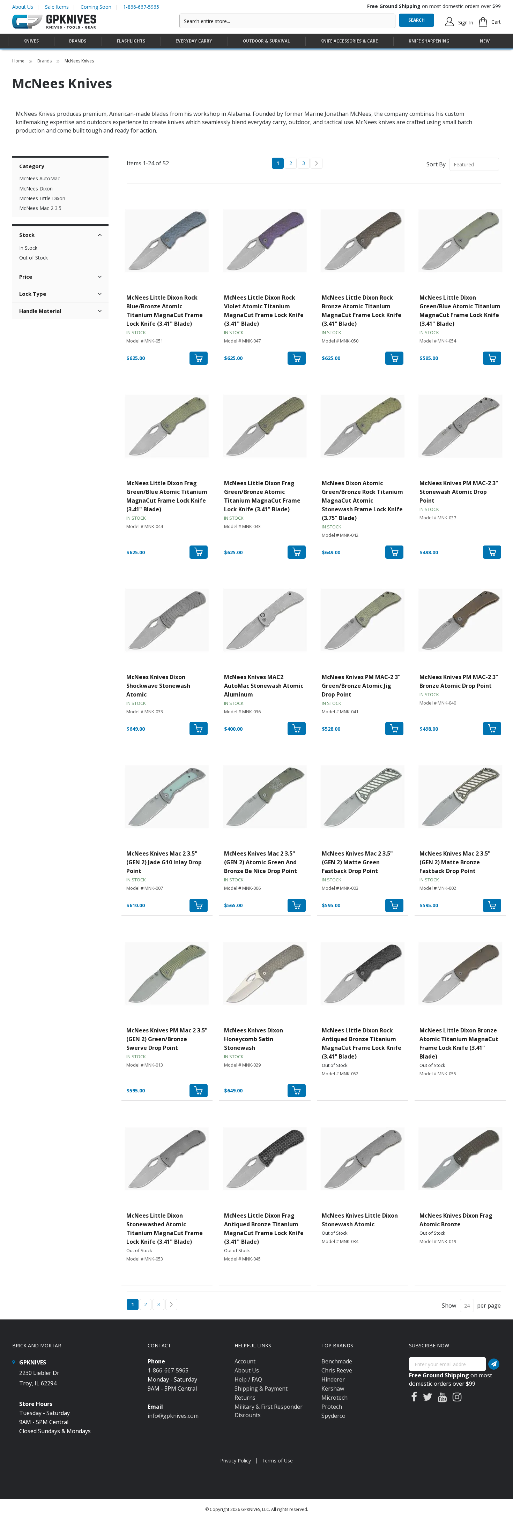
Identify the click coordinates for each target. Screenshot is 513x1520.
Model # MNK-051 (144, 341)
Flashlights (131, 41)
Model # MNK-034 (340, 1241)
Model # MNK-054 (437, 341)
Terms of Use (277, 1460)
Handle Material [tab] (40, 310)
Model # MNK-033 (144, 711)
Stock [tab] (27, 234)
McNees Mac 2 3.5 (40, 208)
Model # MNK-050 (340, 341)
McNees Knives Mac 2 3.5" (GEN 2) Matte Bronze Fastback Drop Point (455, 862)
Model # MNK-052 (340, 1073)
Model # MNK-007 (144, 888)
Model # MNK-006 (242, 888)
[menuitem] (31, 41)
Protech (331, 1406)
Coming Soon (96, 6)
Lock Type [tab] (32, 293)
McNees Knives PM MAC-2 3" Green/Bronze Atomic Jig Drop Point (361, 685)
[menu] (256, 41)
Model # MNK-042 (340, 535)
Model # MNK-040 (437, 703)
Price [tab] (25, 276)
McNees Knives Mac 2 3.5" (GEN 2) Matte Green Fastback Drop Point (357, 862)
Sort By (436, 164)
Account (245, 1361)
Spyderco (333, 1416)
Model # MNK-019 (437, 1241)
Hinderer (333, 1379)
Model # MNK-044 (144, 526)
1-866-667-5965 (141, 6)
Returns (245, 1397)
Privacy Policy (235, 1460)
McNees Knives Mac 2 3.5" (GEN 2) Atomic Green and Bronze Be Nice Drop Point (260, 862)
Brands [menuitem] (77, 41)
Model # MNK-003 (340, 888)
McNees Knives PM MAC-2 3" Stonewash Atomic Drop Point (458, 491)
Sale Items (57, 6)
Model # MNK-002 (437, 888)
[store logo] (54, 22)
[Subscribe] (493, 1364)
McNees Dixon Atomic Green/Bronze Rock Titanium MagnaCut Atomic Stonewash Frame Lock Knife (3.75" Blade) (362, 500)
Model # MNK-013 (144, 1065)
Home (18, 61)
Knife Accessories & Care (349, 41)
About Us (22, 6)
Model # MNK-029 (242, 1065)
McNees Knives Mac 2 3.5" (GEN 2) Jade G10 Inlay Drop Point (164, 862)
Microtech (334, 1397)
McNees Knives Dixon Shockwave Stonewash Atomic (158, 685)
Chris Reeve (336, 1370)
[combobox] (287, 21)
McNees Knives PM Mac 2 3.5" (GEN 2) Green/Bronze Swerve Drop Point (167, 1039)
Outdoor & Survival (266, 41)
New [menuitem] (485, 41)
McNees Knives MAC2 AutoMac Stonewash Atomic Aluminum (263, 685)
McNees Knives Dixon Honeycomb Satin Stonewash (253, 1039)
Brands (45, 61)
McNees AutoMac (39, 178)
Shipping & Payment (261, 1388)
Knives (31, 41)
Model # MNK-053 (144, 1259)
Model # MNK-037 (437, 517)
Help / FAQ (248, 1379)
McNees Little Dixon (42, 198)
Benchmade (336, 1361)
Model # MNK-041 (340, 711)
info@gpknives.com (173, 1416)
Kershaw (332, 1388)
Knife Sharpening (429, 41)
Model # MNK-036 (242, 711)
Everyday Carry (194, 41)
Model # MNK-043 (242, 526)
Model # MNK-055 (437, 1073)
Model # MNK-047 (242, 341)
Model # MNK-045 (242, 1259)
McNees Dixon (36, 188)
